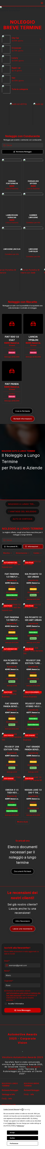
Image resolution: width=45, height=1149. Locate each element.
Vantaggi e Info (8, 1094)
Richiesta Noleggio (10, 1090)
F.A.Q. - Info (7, 1098)
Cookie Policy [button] (11, 1123)
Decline (12, 1138)
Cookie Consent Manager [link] (11, 1109)
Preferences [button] (20, 1126)
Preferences (14, 1143)
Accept (12, 1132)
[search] (24, 145)
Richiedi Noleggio (31, 1090)
